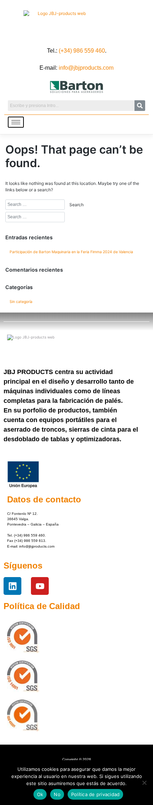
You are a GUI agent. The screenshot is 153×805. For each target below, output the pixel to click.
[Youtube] (40, 586)
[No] (144, 782)
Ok (40, 794)
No (57, 794)
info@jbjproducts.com (86, 68)
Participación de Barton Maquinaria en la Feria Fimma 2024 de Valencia (71, 252)
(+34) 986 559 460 (82, 51)
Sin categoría (21, 301)
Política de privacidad (95, 794)
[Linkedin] (12, 586)
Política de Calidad (42, 606)
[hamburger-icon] (16, 122)
